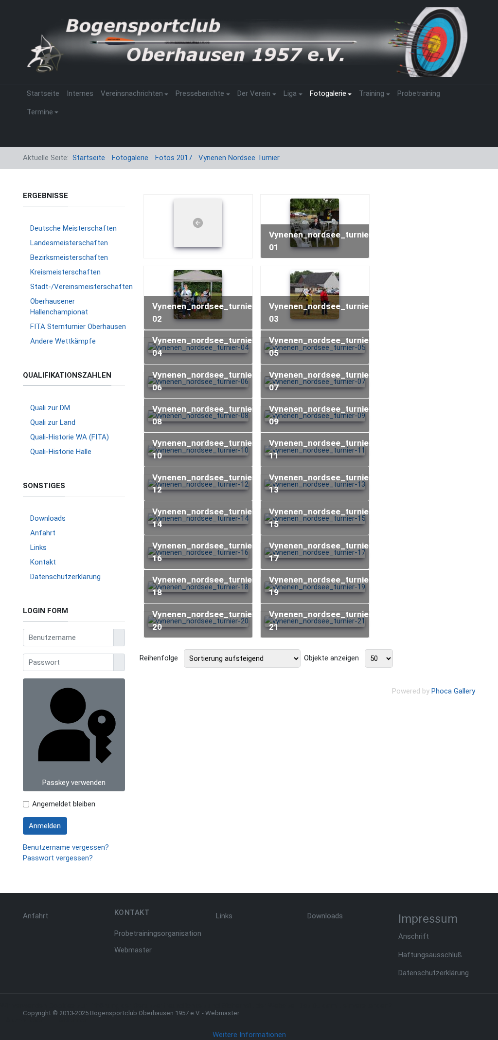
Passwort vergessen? (58, 858)
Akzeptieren (25, 1020)
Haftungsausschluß (430, 954)
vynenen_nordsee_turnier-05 (322, 346)
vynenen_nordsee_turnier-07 (322, 381)
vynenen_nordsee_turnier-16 (205, 552)
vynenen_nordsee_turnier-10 (205, 449)
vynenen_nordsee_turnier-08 (205, 415)
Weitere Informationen (249, 1034)
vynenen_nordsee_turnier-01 (322, 241)
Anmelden (45, 825)
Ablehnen (73, 1020)
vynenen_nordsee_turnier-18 (205, 586)
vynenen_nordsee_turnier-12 (205, 484)
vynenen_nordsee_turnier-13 (322, 484)
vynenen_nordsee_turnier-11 (322, 449)
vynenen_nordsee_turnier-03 (322, 312)
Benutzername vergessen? (66, 847)
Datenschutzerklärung (433, 972)
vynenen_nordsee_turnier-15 (322, 518)
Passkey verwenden (74, 782)
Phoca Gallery (453, 691)
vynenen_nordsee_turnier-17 (322, 552)
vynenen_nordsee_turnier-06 (205, 381)
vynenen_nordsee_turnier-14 (205, 518)
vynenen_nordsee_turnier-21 (322, 620)
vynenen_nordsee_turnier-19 (322, 586)
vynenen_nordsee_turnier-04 (205, 346)
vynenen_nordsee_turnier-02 (205, 312)
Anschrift (413, 936)
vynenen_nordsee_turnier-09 (322, 415)
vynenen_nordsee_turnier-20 (205, 620)
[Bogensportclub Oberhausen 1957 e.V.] (245, 41)
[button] (134, 94)
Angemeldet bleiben (63, 804)
